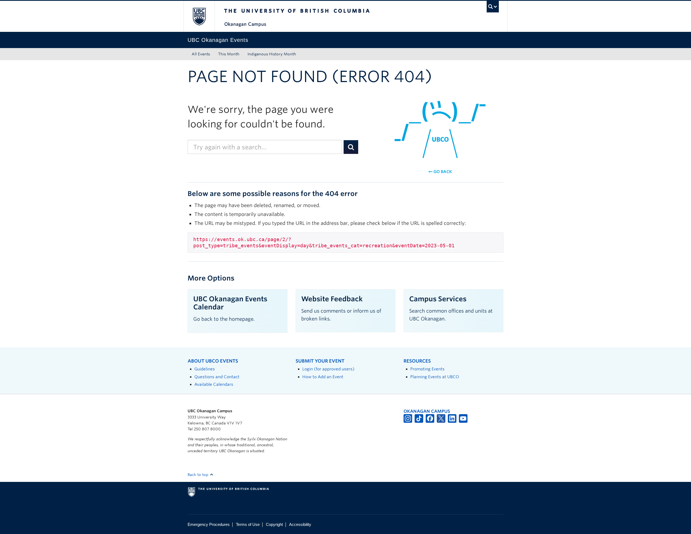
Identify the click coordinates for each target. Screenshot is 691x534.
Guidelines (204, 369)
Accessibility (300, 524)
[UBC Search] (493, 6)
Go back (442, 171)
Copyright (274, 524)
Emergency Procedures (209, 524)
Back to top (198, 474)
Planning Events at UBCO (434, 376)
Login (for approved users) (328, 369)
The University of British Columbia (199, 16)
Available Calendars (213, 384)
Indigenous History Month (272, 54)
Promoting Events (427, 369)
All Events (201, 54)
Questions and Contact (216, 376)
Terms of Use (248, 524)
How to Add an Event (322, 376)
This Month (228, 54)
